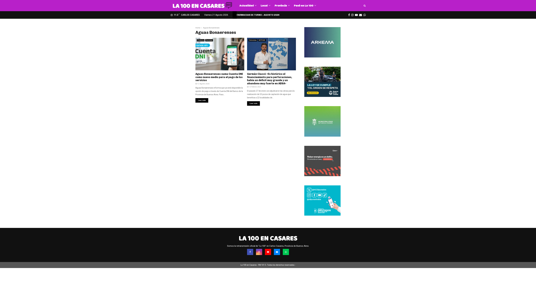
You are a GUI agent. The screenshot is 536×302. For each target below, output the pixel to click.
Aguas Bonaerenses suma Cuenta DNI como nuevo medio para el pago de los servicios (219, 77)
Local (264, 5)
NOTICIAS (262, 40)
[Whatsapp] (286, 252)
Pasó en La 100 (303, 5)
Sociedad (209, 40)
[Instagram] (259, 252)
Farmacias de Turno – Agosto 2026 (258, 15)
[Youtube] (268, 252)
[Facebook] (250, 252)
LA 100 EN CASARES (268, 238)
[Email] (277, 252)
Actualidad (247, 5)
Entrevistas (253, 40)
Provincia (281, 5)
